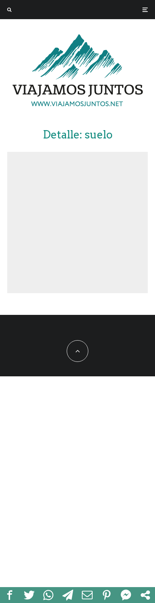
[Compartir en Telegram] (68, 595)
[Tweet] (29, 595)
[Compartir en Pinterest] (106, 595)
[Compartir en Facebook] (9, 595)
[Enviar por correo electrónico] (87, 595)
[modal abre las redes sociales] (145, 595)
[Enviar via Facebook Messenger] (126, 595)
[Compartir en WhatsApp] (48, 595)
